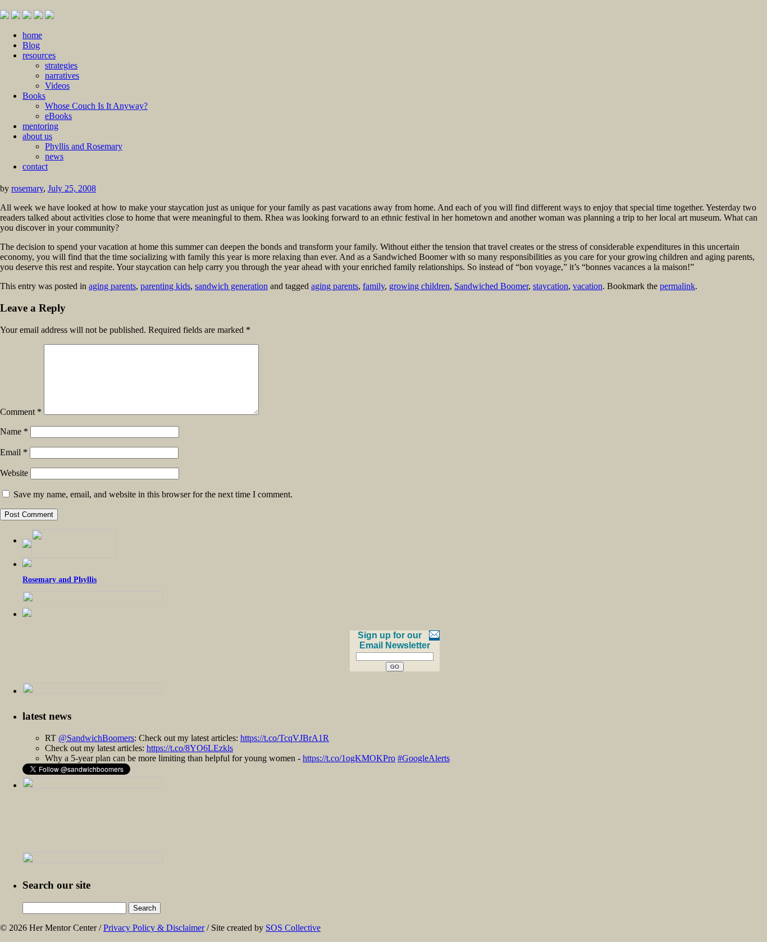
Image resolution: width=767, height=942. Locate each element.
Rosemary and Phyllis (59, 579)
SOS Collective (293, 927)
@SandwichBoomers (96, 738)
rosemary (27, 188)
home (32, 35)
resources (39, 55)
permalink (677, 286)
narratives (62, 75)
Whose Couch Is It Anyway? (96, 106)
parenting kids (165, 286)
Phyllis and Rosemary (83, 146)
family (374, 286)
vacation (587, 286)
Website (14, 473)
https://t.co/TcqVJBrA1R (284, 738)
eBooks (58, 116)
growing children (419, 286)
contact (35, 166)
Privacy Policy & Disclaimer (153, 927)
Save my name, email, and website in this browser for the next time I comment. (153, 494)
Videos (57, 85)
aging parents (112, 286)
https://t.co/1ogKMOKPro (349, 758)
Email (14, 452)
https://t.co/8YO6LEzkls (190, 748)
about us (37, 136)
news (54, 156)
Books (33, 95)
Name (14, 431)
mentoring (40, 126)
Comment (21, 412)
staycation (550, 286)
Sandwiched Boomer (491, 286)
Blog (31, 45)
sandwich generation (231, 286)
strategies (61, 65)
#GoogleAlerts (424, 758)
